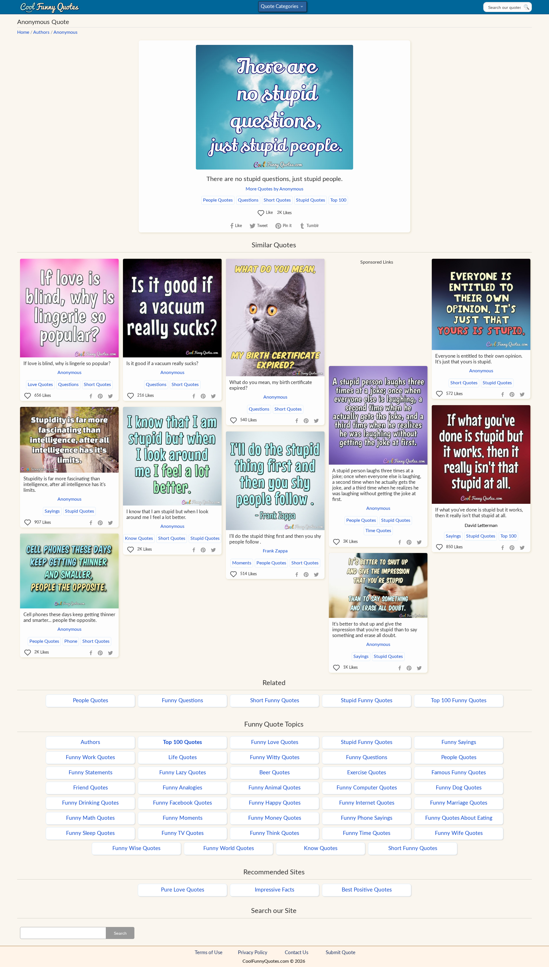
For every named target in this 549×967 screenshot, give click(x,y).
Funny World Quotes (228, 848)
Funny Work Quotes (90, 757)
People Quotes (218, 200)
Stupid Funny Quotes (366, 700)
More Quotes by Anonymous (274, 189)
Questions (248, 200)
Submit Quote (340, 952)
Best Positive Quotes (367, 890)
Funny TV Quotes (183, 833)
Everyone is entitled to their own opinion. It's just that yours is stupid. (478, 359)
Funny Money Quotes (274, 818)
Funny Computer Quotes (367, 788)
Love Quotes (40, 384)
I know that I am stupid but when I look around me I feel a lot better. (167, 514)
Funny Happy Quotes (275, 803)
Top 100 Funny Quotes (458, 700)
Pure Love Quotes (182, 890)
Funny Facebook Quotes (182, 803)
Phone (70, 641)
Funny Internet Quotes (366, 803)
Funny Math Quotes (90, 818)
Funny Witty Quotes (274, 757)
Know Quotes (139, 538)
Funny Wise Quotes (136, 848)
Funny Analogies (182, 788)
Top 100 (338, 200)
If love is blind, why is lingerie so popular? (67, 363)
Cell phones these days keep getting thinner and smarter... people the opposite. (69, 617)
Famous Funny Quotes (458, 772)
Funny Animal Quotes (274, 788)
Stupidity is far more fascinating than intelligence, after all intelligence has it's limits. (64, 484)
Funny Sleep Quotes (90, 833)
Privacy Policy (252, 952)
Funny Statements (90, 772)
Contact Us (296, 952)
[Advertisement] (376, 308)
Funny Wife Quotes (459, 833)
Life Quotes (182, 757)
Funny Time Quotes (366, 833)
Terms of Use (208, 952)
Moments (241, 563)
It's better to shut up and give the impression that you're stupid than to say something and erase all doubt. (374, 630)
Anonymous (65, 32)
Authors (41, 32)
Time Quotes (378, 530)
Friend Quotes (90, 788)
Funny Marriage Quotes (458, 803)
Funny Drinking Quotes (90, 803)
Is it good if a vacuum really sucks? (162, 363)
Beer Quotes (274, 772)
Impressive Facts (274, 890)
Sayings (453, 536)
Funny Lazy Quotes (182, 772)
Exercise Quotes (366, 772)
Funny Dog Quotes (459, 788)
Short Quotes (277, 200)
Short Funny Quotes (274, 700)
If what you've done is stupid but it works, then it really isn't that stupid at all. (479, 513)
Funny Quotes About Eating (458, 818)
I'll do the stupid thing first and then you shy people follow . (275, 539)
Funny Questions (182, 700)
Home (23, 32)
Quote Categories (281, 8)
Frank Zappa (275, 551)
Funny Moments (182, 818)
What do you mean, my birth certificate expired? (270, 385)
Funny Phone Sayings (366, 818)
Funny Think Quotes (274, 833)
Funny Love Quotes (274, 742)
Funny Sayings (458, 742)
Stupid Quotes (310, 200)
